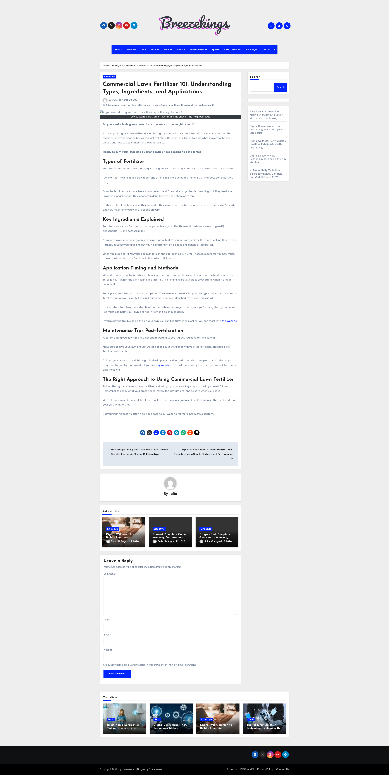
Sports (215, 50)
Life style (251, 50)
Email (107, 634)
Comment (109, 573)
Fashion (155, 50)
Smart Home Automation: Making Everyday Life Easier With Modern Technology (266, 115)
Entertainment (198, 50)
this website (229, 320)
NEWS (118, 50)
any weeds (162, 365)
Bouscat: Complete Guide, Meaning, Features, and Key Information (169, 537)
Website (107, 649)
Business (131, 50)
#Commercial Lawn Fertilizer (121, 105)
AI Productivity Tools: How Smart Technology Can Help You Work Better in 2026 (266, 174)
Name (107, 619)
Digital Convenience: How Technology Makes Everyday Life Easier (266, 129)
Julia (115, 100)
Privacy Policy (265, 769)
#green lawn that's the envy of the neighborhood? (187, 105)
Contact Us (268, 50)
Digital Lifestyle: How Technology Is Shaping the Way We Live (268, 159)
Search (255, 76)
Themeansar (156, 769)
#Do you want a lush (148, 105)
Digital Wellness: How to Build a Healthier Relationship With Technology (268, 144)
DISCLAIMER (247, 769)
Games (168, 50)
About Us (232, 769)
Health (181, 50)
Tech (143, 50)
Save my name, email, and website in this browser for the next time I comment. (151, 664)
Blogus (141, 769)
